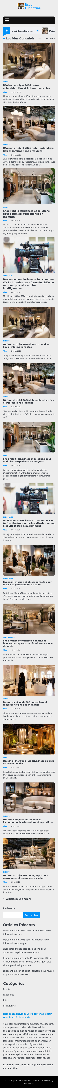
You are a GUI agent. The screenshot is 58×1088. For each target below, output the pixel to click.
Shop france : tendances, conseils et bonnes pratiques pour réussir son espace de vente (28, 643)
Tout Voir (49, 38)
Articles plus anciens (18, 899)
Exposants (8, 276)
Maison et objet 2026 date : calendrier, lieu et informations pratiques (28, 149)
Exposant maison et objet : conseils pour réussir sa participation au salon (27, 583)
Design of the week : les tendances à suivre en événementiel (28, 762)
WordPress (29, 1083)
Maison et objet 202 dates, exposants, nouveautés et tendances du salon (26, 877)
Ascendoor (35, 1080)
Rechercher (10, 908)
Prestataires (9, 637)
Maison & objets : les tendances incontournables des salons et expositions (28, 821)
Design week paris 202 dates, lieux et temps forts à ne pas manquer (25, 703)
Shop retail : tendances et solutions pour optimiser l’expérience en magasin (26, 213)
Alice (5, 92)
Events (6, 82)
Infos (6, 207)
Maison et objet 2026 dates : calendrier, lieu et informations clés (26, 87)
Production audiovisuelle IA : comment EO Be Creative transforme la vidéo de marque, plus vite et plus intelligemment (29, 284)
